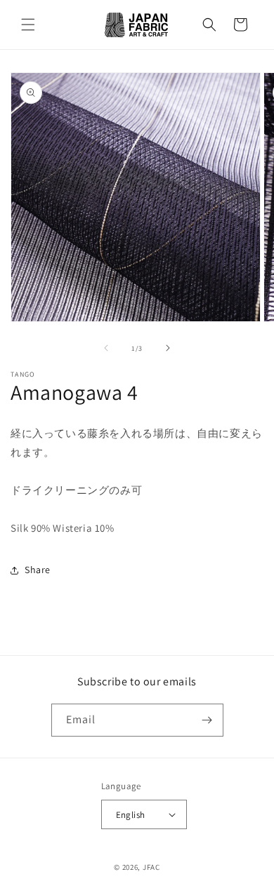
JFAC (151, 867)
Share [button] (38, 569)
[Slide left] (106, 348)
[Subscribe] (207, 720)
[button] (28, 24)
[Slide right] (167, 348)
